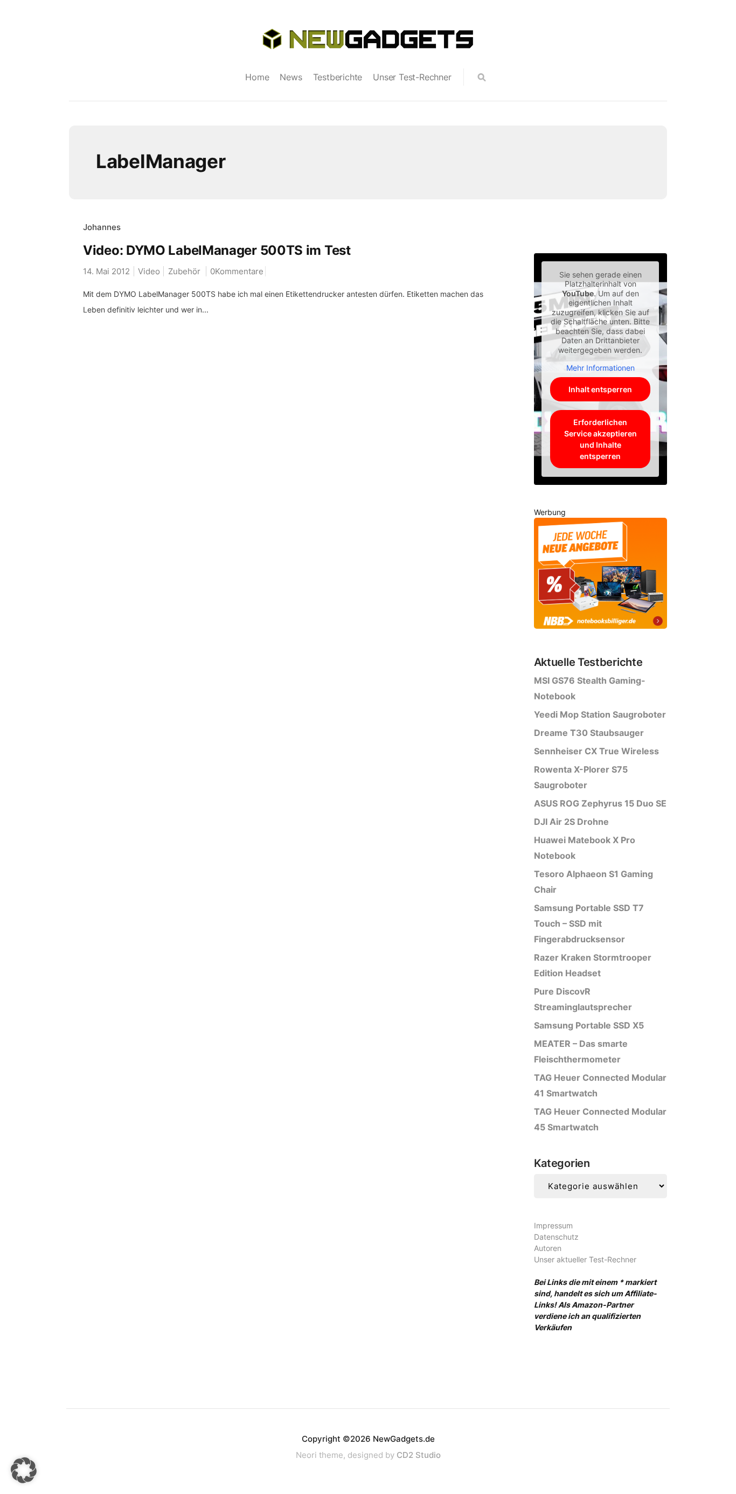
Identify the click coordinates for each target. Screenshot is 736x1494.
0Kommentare (236, 271)
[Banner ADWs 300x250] (600, 575)
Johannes (102, 227)
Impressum (553, 1225)
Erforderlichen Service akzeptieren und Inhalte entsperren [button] (600, 439)
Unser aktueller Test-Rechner (585, 1259)
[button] (23, 1470)
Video (149, 271)
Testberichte (338, 77)
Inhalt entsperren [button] (600, 389)
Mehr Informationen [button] (600, 367)
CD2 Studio (419, 1455)
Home (257, 77)
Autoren (547, 1248)
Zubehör (184, 271)
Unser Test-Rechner (412, 77)
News (291, 77)
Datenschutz (556, 1236)
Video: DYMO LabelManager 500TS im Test (217, 250)
